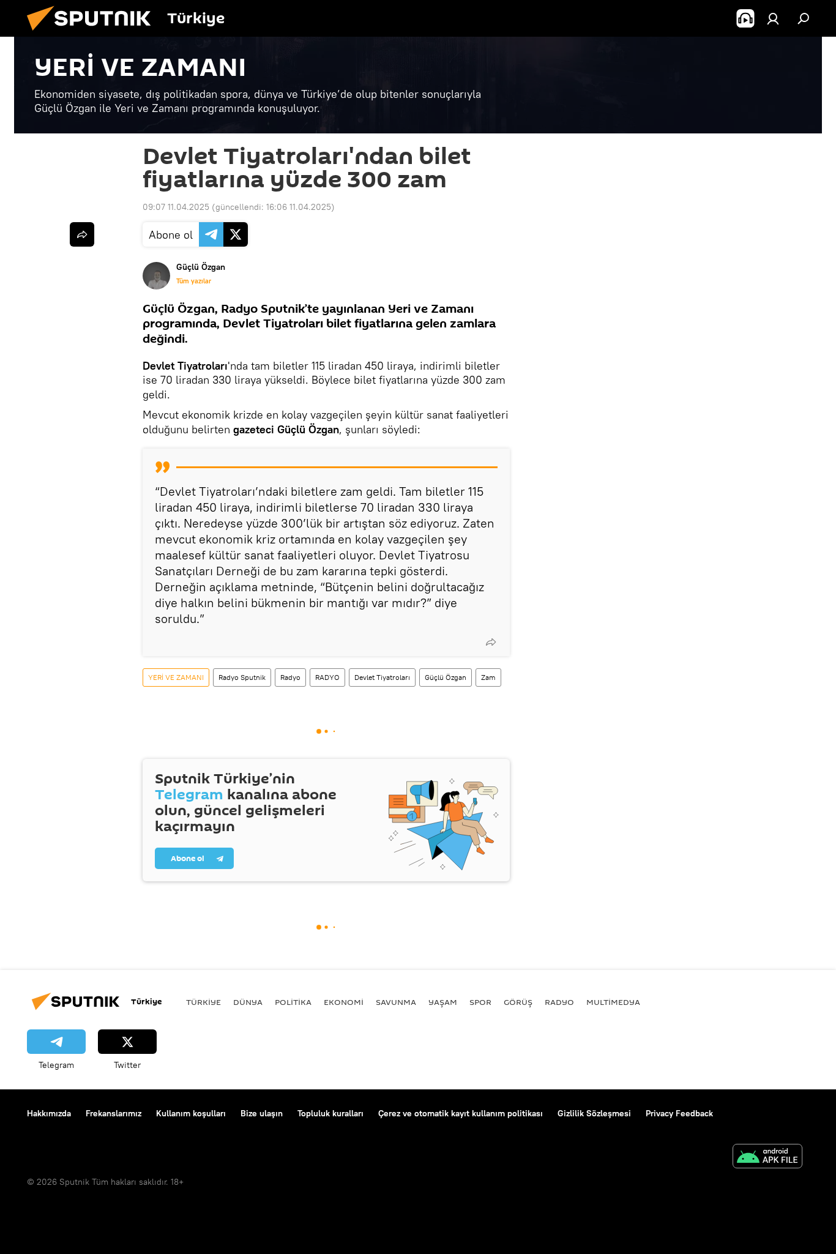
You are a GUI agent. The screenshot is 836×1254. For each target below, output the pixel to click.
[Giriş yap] (773, 18)
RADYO (327, 677)
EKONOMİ (344, 1001)
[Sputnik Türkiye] (93, 33)
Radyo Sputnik (242, 677)
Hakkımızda (49, 1113)
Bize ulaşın (262, 1113)
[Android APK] (767, 1157)
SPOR (480, 1001)
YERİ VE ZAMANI (176, 677)
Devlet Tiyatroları (382, 677)
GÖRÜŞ (518, 1001)
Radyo (290, 677)
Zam (488, 677)
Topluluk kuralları (330, 1113)
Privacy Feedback (679, 1113)
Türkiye (203, 1001)
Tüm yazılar (193, 281)
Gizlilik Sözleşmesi (594, 1113)
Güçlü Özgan (445, 677)
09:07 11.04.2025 (176, 206)
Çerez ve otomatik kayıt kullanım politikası (460, 1113)
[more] (491, 642)
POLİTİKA (293, 1001)
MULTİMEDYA (613, 1001)
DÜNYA (248, 1001)
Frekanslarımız (113, 1113)
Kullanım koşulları (191, 1113)
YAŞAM (442, 1001)
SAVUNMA (396, 1001)
